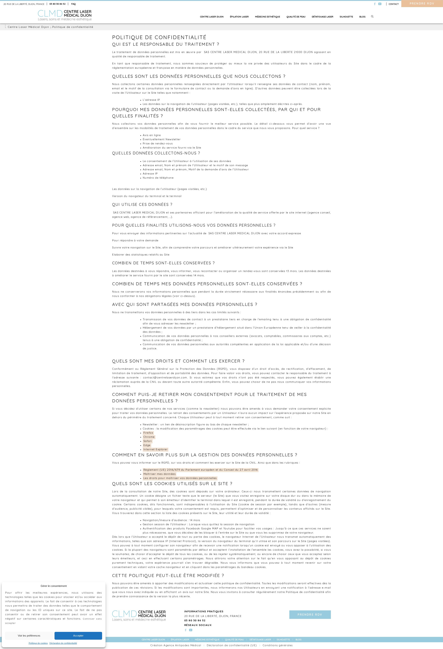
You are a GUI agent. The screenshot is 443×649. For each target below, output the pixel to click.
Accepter (78, 635)
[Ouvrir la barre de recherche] (372, 17)
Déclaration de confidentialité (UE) (232, 645)
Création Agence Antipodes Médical (175, 645)
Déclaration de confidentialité (63, 643)
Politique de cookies (38, 643)
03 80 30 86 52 (57, 4)
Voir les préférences (29, 635)
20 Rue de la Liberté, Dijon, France (23, 4)
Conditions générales (278, 645)
